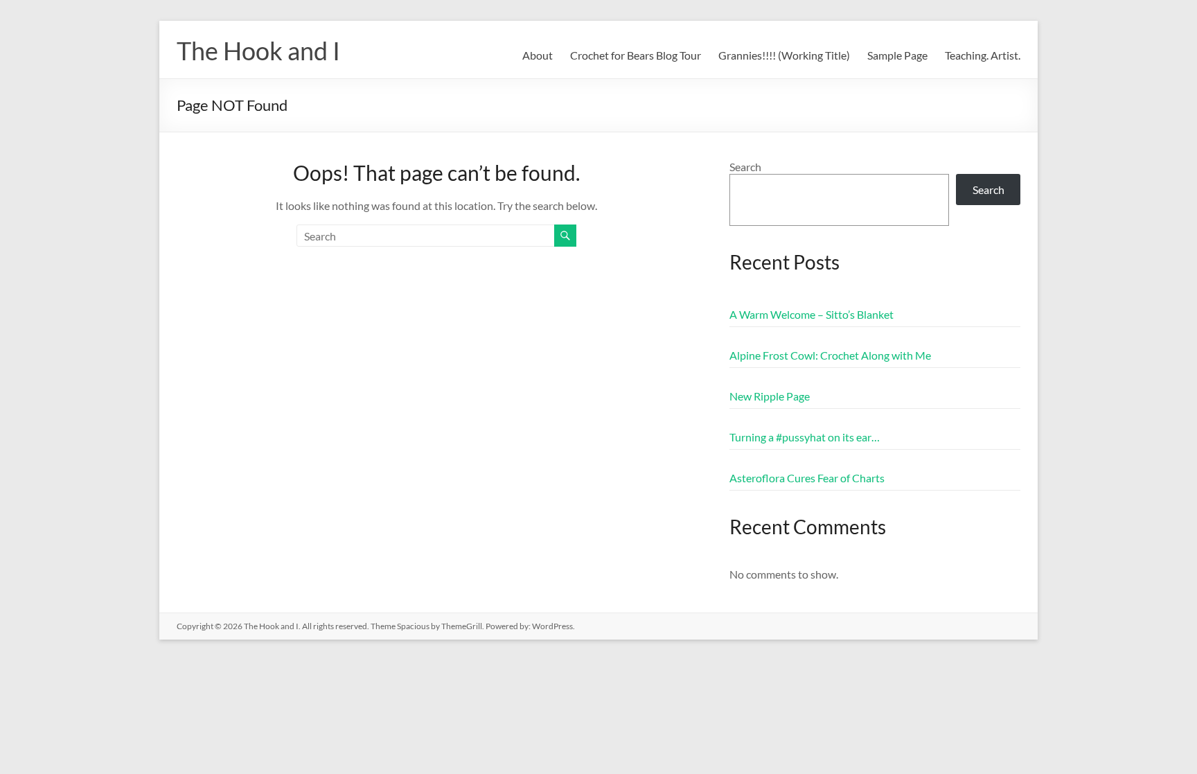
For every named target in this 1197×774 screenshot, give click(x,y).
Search (745, 166)
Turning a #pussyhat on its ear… (804, 436)
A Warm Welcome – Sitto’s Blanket (811, 314)
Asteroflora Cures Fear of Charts (807, 477)
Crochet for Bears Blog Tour (635, 55)
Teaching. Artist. (982, 55)
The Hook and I (258, 50)
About (537, 55)
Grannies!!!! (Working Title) (784, 55)
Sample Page (897, 55)
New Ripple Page (769, 396)
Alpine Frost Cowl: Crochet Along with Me (830, 355)
